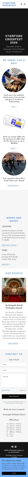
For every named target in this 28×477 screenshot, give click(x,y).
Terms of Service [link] (16, 403)
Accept (14, 473)
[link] (10, 5)
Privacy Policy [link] (8, 403)
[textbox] (14, 365)
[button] (24, 4)
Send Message (14, 396)
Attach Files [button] (6, 390)
